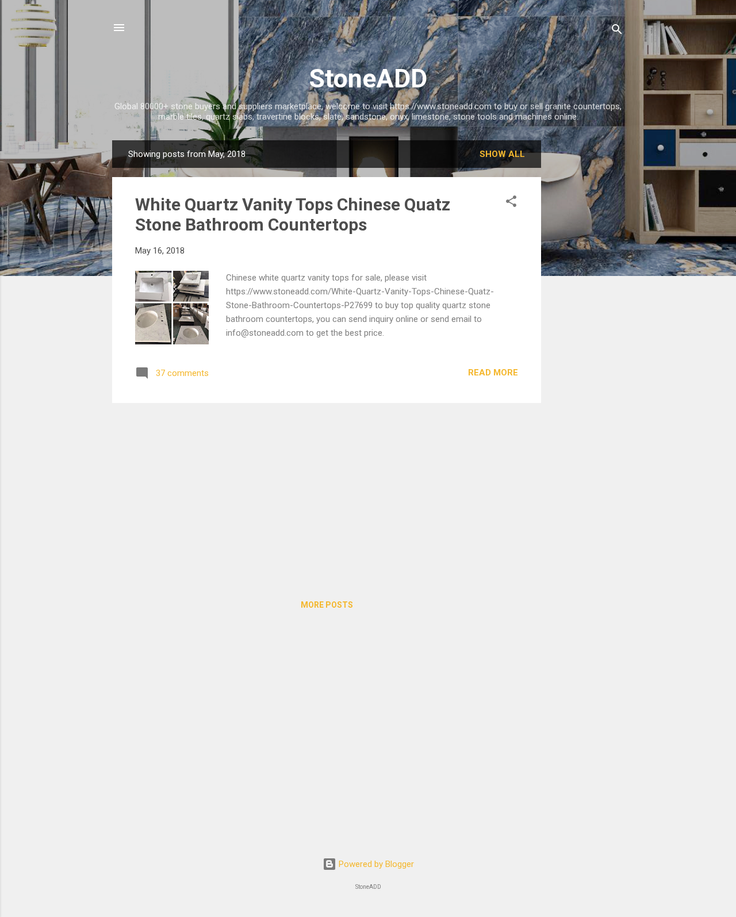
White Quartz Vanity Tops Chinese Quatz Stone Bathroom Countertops (292, 214)
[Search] (617, 31)
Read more (493, 372)
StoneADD (368, 78)
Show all (502, 154)
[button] (511, 203)
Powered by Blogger (375, 864)
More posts (327, 604)
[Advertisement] (587, 312)
